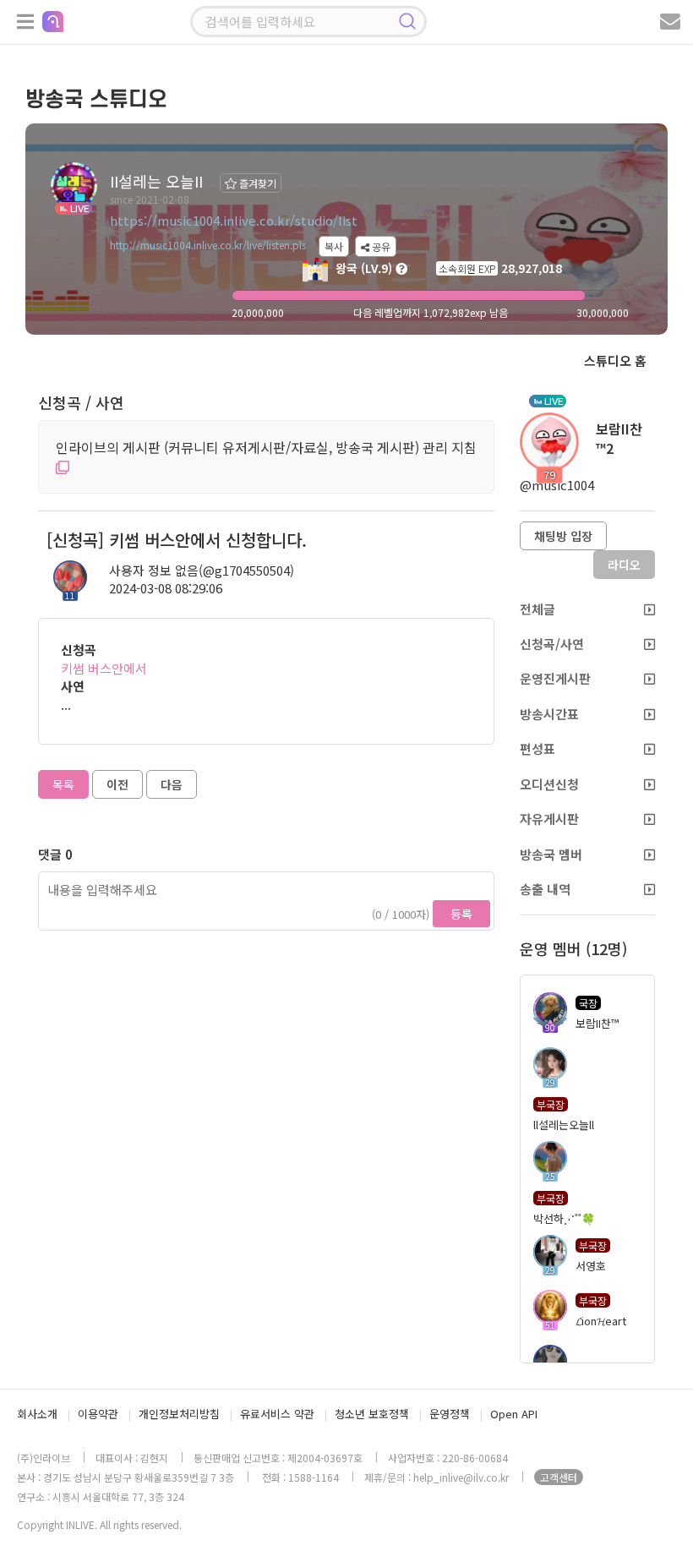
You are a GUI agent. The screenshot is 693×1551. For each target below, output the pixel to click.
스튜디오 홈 (615, 360)
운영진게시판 (555, 678)
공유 (379, 246)
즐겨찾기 (256, 183)
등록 (461, 913)
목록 (63, 784)
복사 (334, 246)
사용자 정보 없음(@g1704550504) (201, 570)
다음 (172, 784)
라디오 (624, 564)
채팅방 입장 (563, 535)
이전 (117, 784)
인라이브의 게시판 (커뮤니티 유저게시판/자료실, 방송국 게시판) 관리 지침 (266, 447)
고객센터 (558, 1477)
